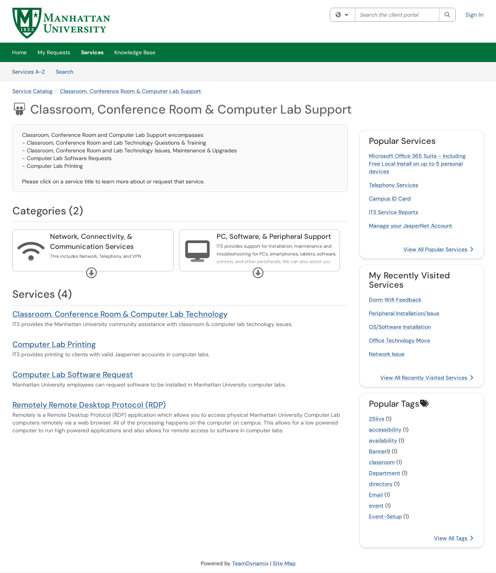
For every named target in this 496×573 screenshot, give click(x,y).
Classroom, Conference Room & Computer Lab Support (130, 91)
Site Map (284, 563)
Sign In (474, 15)
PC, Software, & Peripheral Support (274, 236)
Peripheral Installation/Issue (404, 313)
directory (381, 483)
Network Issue (387, 353)
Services (92, 52)
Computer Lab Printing (54, 344)
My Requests (54, 52)
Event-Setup (385, 516)
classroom (382, 462)
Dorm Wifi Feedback (395, 299)
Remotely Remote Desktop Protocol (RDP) (89, 405)
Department (384, 472)
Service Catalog (32, 91)
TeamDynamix (250, 563)
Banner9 (379, 451)
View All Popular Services (436, 249)
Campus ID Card (390, 198)
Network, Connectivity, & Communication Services (92, 241)
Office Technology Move (399, 340)
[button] (91, 273)
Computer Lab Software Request (72, 374)
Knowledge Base (134, 52)
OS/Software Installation (400, 326)
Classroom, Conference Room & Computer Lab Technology (119, 314)
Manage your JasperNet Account (410, 225)
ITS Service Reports (393, 212)
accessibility (385, 429)
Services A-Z (28, 71)
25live (376, 418)
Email (376, 494)
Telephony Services (393, 184)
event (376, 505)
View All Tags (451, 538)
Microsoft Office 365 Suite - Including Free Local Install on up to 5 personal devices (417, 163)
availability (383, 440)
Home (19, 52)
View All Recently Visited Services (424, 377)
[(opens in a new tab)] (61, 23)
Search (67, 71)
